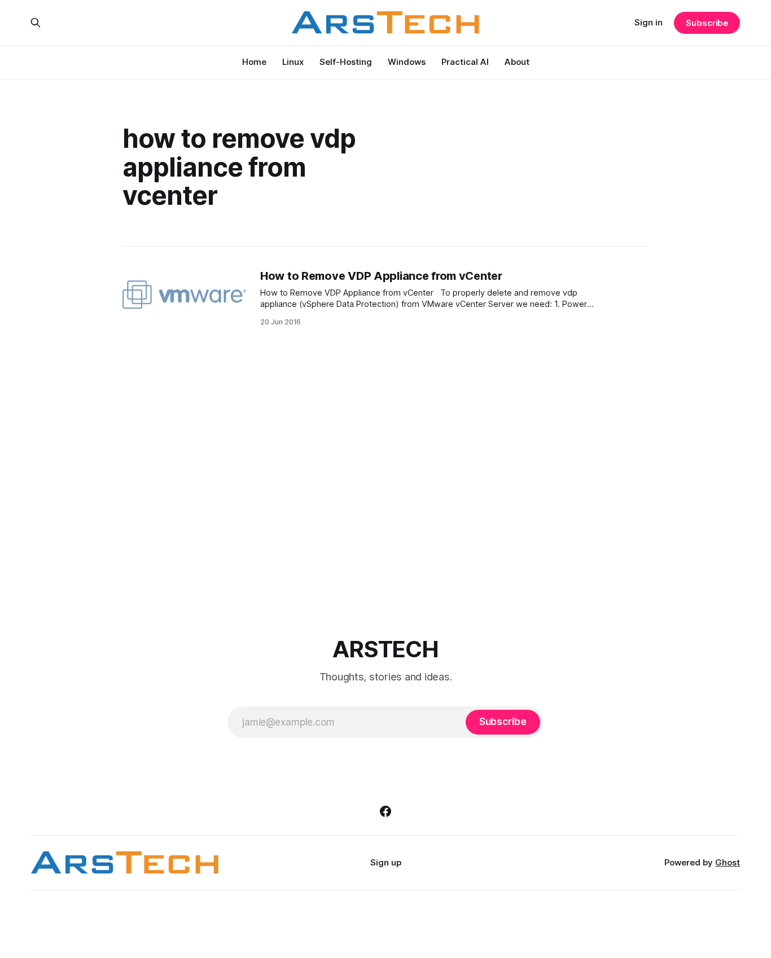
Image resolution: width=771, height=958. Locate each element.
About (517, 61)
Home (254, 61)
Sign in (648, 22)
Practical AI (465, 61)
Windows (407, 61)
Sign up (385, 862)
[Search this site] (35, 23)
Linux (293, 61)
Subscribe (707, 22)
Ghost (727, 862)
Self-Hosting (345, 61)
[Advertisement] (385, 484)
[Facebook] (385, 811)
